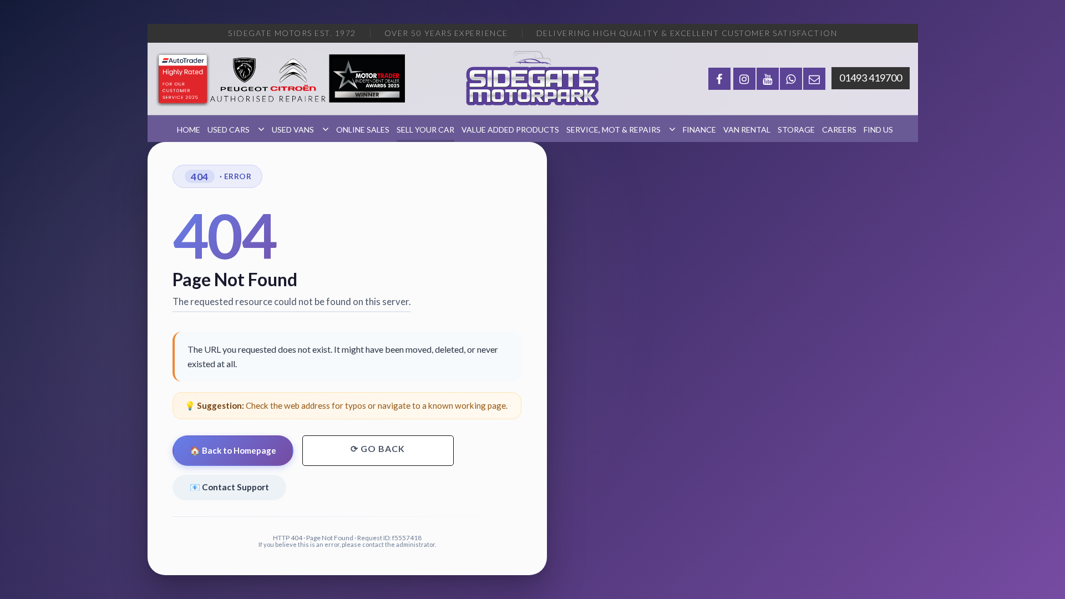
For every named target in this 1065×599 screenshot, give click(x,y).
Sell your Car (425, 129)
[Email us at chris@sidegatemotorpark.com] (814, 79)
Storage (796, 129)
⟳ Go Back (378, 448)
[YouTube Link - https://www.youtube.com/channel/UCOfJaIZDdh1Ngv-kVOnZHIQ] (768, 79)
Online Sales (362, 129)
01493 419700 (870, 78)
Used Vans (293, 129)
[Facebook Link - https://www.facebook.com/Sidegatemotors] (719, 79)
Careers (839, 129)
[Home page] (532, 79)
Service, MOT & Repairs (613, 129)
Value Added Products (510, 129)
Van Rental (746, 129)
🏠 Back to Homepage (233, 450)
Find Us (878, 129)
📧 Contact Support (229, 487)
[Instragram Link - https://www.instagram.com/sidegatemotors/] (744, 79)
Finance (699, 129)
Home (188, 129)
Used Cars (228, 129)
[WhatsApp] (791, 79)
